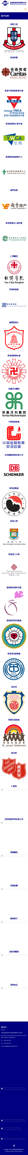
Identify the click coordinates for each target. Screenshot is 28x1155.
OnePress (7, 1151)
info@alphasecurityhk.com (10, 1046)
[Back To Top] (14, 1146)
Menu (25, 9)
